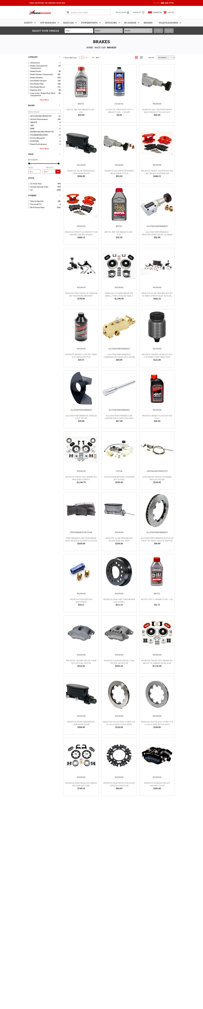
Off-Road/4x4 (48, 22)
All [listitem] (31, 190)
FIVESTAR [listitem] (34, 141)
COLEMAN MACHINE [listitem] (39, 135)
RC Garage (130, 22)
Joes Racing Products (157, 471)
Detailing (111, 22)
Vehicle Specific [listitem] (37, 201)
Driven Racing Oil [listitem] (37, 138)
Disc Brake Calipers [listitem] (38, 80)
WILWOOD (157, 104)
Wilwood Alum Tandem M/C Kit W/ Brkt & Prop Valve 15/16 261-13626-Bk (157, 296)
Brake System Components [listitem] (41, 74)
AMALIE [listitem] (33, 122)
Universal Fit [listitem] (36, 204)
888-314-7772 (167, 3)
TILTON (119, 471)
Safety (28, 22)
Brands (148, 22)
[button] (154, 12)
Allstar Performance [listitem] (39, 119)
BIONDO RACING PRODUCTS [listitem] (42, 132)
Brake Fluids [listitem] (35, 71)
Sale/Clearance (168, 22)
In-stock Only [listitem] (36, 183)
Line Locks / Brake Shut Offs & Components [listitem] (42, 94)
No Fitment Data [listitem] (37, 207)
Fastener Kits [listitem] (36, 90)
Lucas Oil (119, 104)
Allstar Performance (157, 226)
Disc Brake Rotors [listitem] (37, 87)
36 (93, 57)
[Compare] (94, 81)
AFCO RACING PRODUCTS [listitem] (40, 116)
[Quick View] (94, 69)
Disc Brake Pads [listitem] (37, 84)
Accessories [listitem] (35, 63)
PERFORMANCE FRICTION (81, 532)
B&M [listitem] (32, 128)
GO (58, 171)
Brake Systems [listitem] (36, 77)
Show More (44, 100)
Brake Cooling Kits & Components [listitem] (38, 67)
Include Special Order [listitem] (39, 187)
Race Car (68, 22)
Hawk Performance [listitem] (38, 144)
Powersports (89, 22)
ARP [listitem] (32, 125)
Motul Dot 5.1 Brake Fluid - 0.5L (157, 599)
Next (97, 57)
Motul (81, 104)
